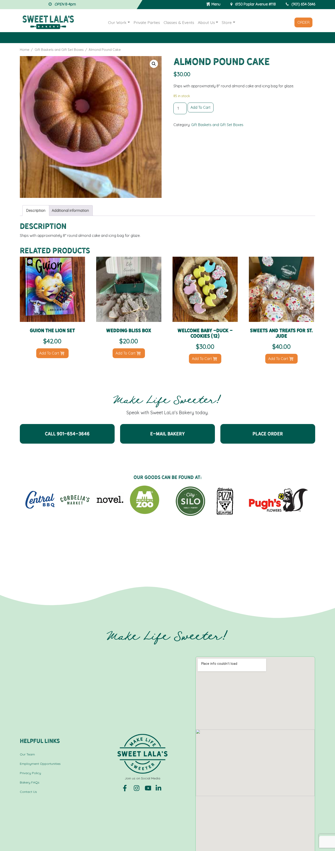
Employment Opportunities (40, 764)
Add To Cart (201, 107)
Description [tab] (35, 210)
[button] (154, 64)
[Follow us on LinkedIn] (159, 788)
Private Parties (147, 22)
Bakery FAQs (29, 782)
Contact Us (28, 792)
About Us (206, 22)
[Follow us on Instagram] (137, 788)
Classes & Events (179, 22)
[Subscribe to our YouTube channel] (148, 788)
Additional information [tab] (70, 210)
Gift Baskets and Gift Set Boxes (59, 49)
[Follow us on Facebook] (126, 788)
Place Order (268, 433)
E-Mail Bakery (167, 433)
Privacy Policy (30, 773)
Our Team (27, 754)
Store (227, 22)
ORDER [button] (303, 22)
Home (24, 49)
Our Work (117, 22)
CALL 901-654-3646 (67, 433)
